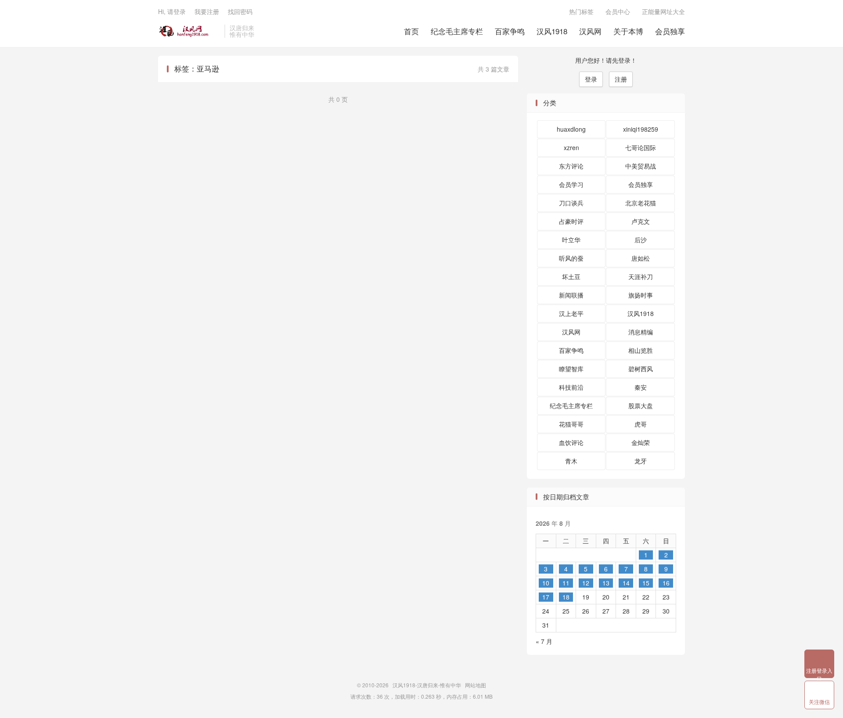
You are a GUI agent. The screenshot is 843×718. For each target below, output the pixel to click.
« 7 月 (544, 641)
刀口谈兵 (571, 202)
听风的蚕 (571, 258)
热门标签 (581, 11)
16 (666, 582)
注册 (621, 79)
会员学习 (571, 184)
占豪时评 (571, 221)
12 (585, 582)
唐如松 (640, 258)
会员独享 (670, 30)
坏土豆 (571, 276)
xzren (571, 147)
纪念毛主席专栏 (457, 30)
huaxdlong (571, 129)
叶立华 (571, 239)
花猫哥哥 (571, 424)
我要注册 (207, 11)
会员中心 (617, 11)
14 (626, 582)
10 (545, 582)
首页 (411, 30)
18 (565, 596)
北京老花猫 (640, 202)
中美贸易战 (640, 166)
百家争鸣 (510, 30)
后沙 (640, 239)
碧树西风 (640, 368)
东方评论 (571, 166)
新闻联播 (571, 295)
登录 (591, 79)
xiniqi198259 (640, 129)
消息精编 (640, 331)
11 (565, 582)
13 (605, 582)
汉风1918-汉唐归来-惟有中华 (189, 31)
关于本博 (628, 30)
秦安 (640, 387)
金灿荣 (640, 442)
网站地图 (475, 685)
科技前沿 (571, 387)
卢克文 (640, 221)
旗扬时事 (640, 295)
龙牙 (640, 460)
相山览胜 (640, 350)
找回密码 (240, 11)
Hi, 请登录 (172, 11)
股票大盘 (640, 405)
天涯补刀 (640, 276)
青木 (571, 460)
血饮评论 (571, 442)
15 (645, 582)
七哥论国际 (640, 147)
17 (545, 596)
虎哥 (640, 424)
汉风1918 (552, 30)
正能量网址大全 (663, 11)
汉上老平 (571, 313)
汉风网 (590, 30)
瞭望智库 (571, 368)
